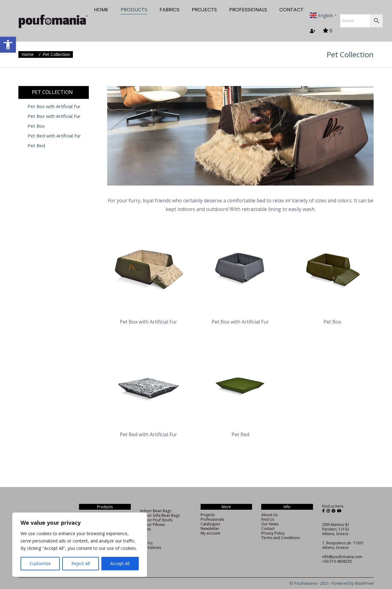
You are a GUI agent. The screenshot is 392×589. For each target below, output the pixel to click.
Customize (40, 563)
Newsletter (210, 528)
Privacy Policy (273, 533)
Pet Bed (36, 145)
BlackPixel (364, 583)
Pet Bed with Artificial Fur (54, 136)
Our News (269, 524)
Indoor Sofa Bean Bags (160, 515)
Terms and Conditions (280, 537)
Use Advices (150, 547)
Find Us (267, 519)
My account (210, 533)
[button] (8, 45)
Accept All (120, 563)
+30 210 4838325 (337, 561)
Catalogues (210, 524)
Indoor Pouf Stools (156, 520)
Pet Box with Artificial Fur (54, 106)
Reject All (80, 563)
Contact (268, 528)
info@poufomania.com (342, 556)
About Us (269, 514)
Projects (208, 514)
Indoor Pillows (152, 524)
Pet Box (36, 126)
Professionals (212, 519)
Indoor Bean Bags (155, 510)
